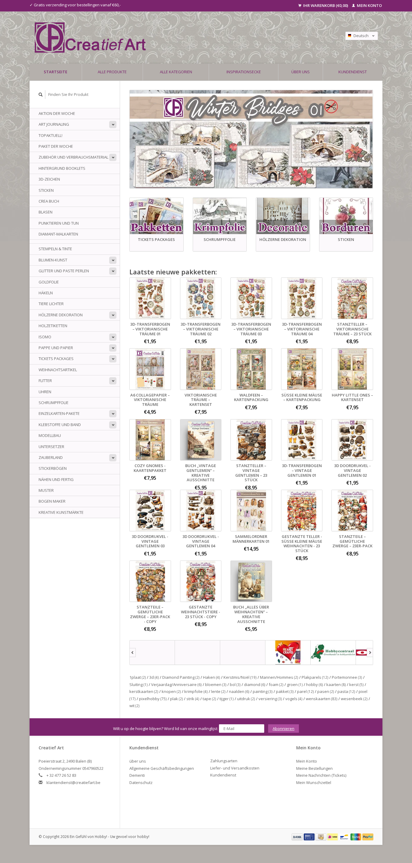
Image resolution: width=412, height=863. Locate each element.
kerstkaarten (143, 691)
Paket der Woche (56, 146)
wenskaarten (322, 698)
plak (176, 698)
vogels (294, 698)
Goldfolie (49, 282)
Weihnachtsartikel (58, 369)
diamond (254, 684)
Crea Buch (49, 201)
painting (263, 691)
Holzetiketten (53, 325)
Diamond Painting (181, 677)
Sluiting (138, 684)
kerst (356, 684)
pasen (325, 691)
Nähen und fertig (56, 479)
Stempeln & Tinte (55, 248)
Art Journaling (54, 124)
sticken (46, 190)
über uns (300, 71)
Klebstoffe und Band (60, 424)
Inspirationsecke (244, 71)
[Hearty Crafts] (288, 652)
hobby (314, 684)
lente (218, 691)
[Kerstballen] (251, 139)
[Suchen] (40, 94)
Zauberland (51, 457)
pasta (346, 691)
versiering (270, 698)
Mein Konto (369, 5)
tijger (227, 698)
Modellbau (50, 435)
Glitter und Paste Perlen (64, 270)
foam (276, 684)
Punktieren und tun (59, 223)
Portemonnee (347, 677)
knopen (171, 691)
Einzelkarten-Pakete (59, 413)
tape (209, 698)
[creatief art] (152, 652)
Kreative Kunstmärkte (61, 512)
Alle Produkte (112, 71)
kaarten (336, 684)
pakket (285, 691)
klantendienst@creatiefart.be (73, 782)
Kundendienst (352, 71)
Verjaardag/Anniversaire (176, 684)
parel (305, 691)
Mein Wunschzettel (313, 782)
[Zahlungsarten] (298, 836)
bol (235, 684)
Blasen (45, 212)
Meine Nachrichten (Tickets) (321, 775)
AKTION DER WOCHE (57, 113)
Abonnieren (283, 728)
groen (295, 684)
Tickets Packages (56, 358)
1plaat (137, 677)
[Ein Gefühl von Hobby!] (163, 38)
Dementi (137, 775)
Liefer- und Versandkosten (234, 768)
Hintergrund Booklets (62, 168)
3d (154, 677)
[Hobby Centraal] (333, 652)
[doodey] (197, 652)
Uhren (45, 391)
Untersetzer (51, 446)
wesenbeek (354, 698)
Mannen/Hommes (279, 677)
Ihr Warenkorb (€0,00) (325, 5)
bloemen (216, 684)
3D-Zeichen (49, 179)
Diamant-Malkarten (58, 234)
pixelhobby (153, 698)
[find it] (242, 652)
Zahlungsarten (223, 760)
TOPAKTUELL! (50, 135)
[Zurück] (132, 652)
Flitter (45, 380)
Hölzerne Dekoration (61, 315)
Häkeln (46, 293)
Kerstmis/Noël (240, 677)
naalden (239, 691)
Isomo (45, 337)
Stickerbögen (53, 468)
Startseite (55, 71)
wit (134, 705)
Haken (211, 677)
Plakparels (315, 677)
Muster (46, 490)
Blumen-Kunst (53, 260)
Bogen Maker (52, 501)
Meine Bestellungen (314, 768)
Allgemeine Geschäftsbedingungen (161, 768)
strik (192, 698)
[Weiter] (370, 652)
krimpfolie (196, 691)
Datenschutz (141, 782)
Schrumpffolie (53, 402)
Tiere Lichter (51, 303)
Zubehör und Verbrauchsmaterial (73, 157)
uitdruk (246, 698)
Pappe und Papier (56, 347)
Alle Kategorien (176, 71)
